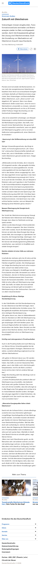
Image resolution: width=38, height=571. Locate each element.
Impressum (6, 552)
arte (26, 557)
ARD (10, 557)
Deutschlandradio (8, 543)
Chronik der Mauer (9, 560)
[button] (3, 3)
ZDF (14, 557)
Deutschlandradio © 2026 (11, 563)
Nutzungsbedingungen (10, 549)
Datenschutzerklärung (10, 546)
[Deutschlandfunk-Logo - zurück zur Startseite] (19, 3)
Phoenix (20, 557)
